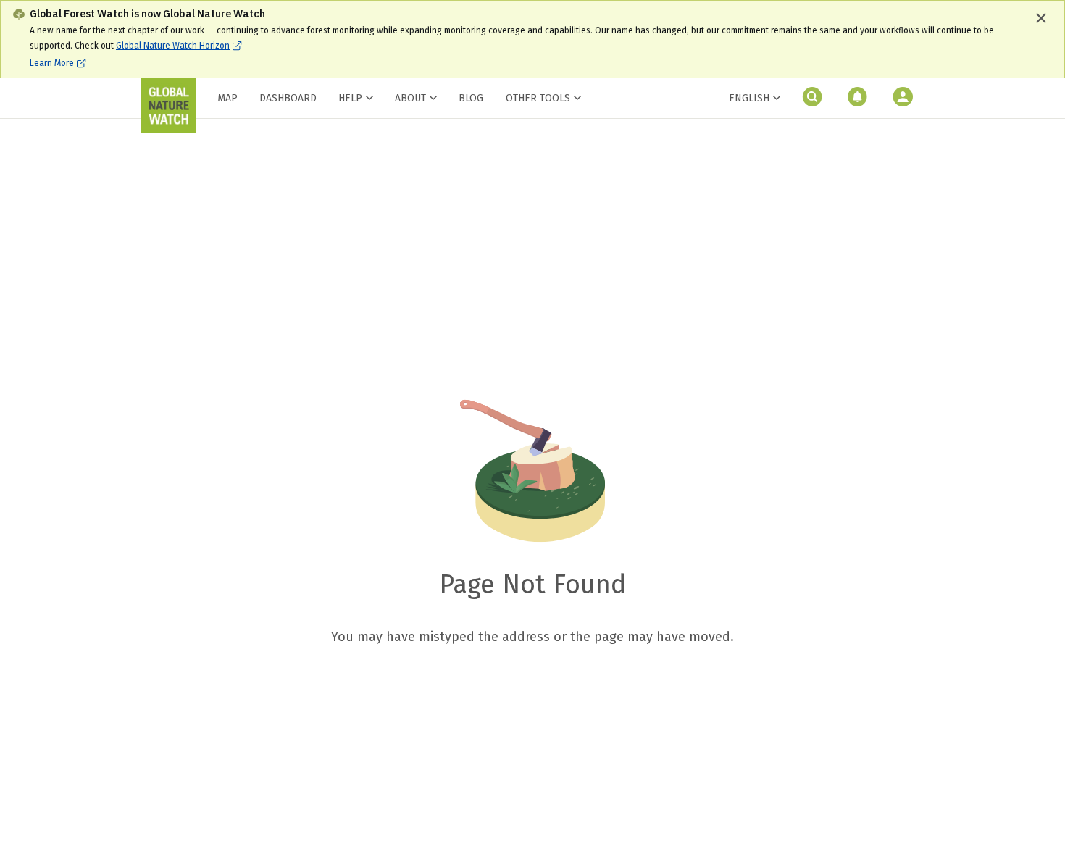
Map (227, 98)
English (749, 98)
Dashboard (288, 98)
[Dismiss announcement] (1041, 18)
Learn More (52, 63)
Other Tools (538, 98)
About (410, 98)
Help (350, 98)
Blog (471, 98)
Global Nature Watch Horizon (173, 46)
